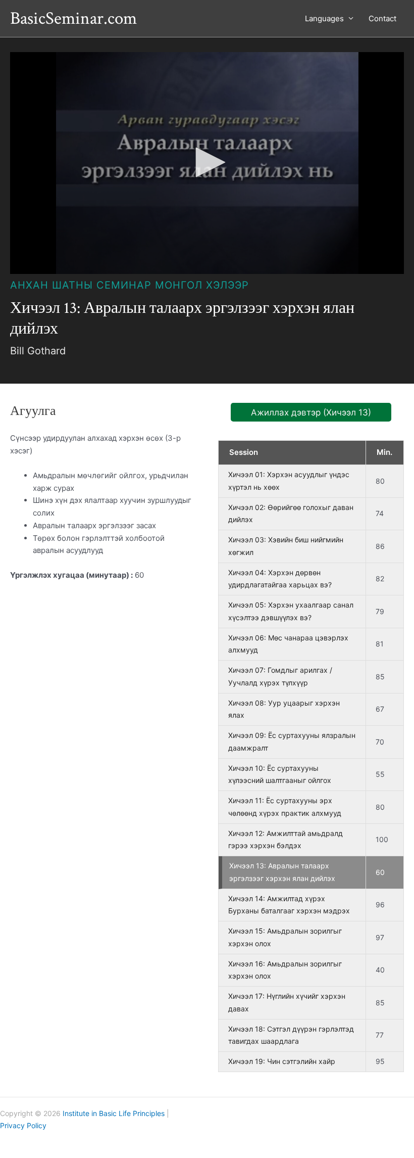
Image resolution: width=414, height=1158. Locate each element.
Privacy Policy (23, 1125)
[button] (207, 162)
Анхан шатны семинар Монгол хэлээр (129, 285)
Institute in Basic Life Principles (114, 1113)
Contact (382, 18)
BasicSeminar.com (73, 18)
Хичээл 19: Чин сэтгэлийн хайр (281, 1061)
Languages (324, 18)
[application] (207, 163)
